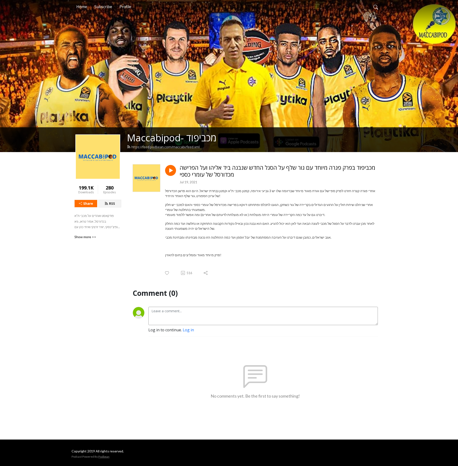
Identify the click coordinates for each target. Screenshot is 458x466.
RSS (112, 203)
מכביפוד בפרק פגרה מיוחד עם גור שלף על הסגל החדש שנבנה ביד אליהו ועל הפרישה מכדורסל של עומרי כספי (277, 171)
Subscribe (103, 6)
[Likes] (167, 273)
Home (81, 6)
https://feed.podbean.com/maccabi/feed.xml (165, 147)
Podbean (103, 456)
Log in (188, 330)
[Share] (206, 273)
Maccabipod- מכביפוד (172, 137)
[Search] (375, 6)
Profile (125, 6)
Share (88, 203)
